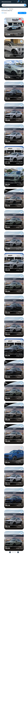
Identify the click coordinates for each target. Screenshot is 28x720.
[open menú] (24, 2)
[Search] (25, 5)
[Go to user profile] (21, 2)
